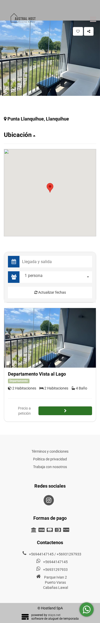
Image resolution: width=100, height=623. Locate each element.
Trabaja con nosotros (50, 467)
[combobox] (57, 277)
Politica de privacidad (50, 459)
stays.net (54, 615)
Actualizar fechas (51, 292)
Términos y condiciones (50, 451)
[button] (50, 135)
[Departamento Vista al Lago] (50, 338)
